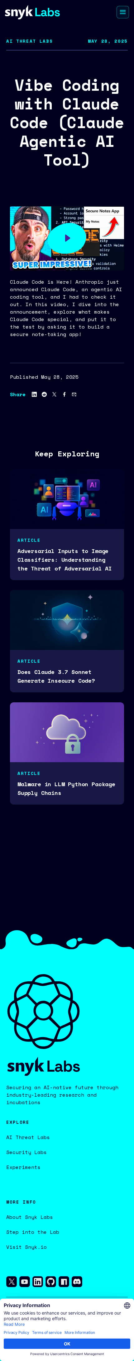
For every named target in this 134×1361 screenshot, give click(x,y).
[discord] (77, 1283)
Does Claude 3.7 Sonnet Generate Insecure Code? (56, 676)
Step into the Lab (32, 1232)
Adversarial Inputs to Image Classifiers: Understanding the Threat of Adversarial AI (64, 559)
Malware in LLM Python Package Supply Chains (66, 788)
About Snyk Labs (29, 1217)
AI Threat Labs (28, 1137)
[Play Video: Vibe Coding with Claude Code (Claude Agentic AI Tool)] (67, 238)
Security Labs (26, 1152)
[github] (50, 1283)
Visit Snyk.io (26, 1247)
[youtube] (24, 1283)
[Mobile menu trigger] (123, 12)
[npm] (64, 1283)
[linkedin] (37, 1283)
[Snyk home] (32, 12)
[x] (11, 1283)
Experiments (23, 1167)
